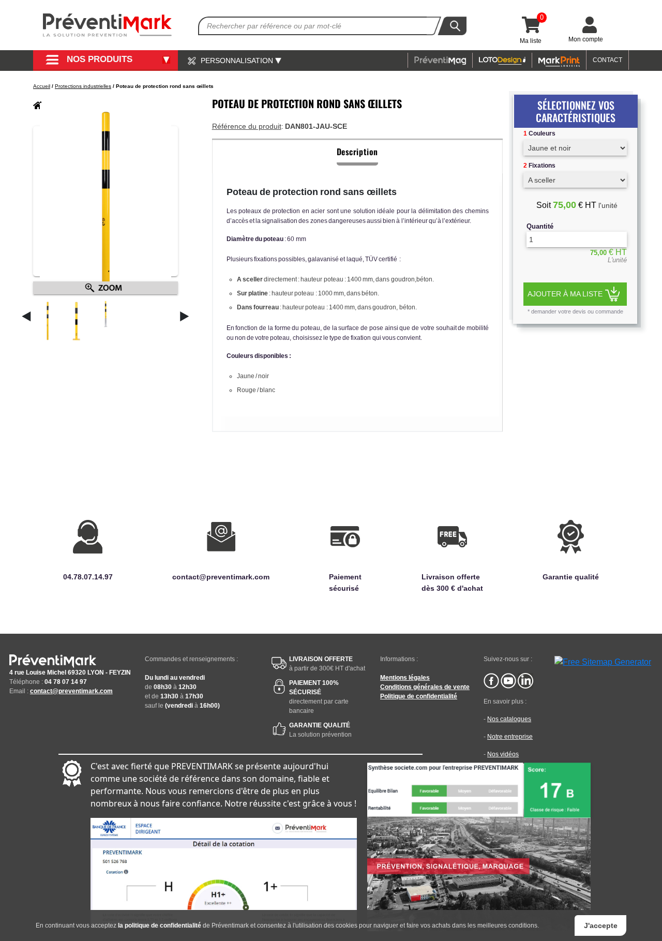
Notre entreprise (510, 736)
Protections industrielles (83, 86)
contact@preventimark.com (71, 691)
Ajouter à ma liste (565, 293)
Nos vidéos (503, 754)
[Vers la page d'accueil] (107, 25)
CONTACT (607, 60)
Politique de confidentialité (418, 696)
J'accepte (601, 925)
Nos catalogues (509, 719)
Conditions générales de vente (425, 687)
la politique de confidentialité (159, 925)
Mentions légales (405, 677)
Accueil (41, 86)
